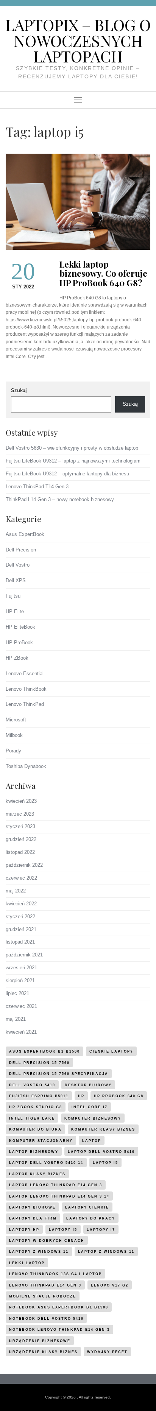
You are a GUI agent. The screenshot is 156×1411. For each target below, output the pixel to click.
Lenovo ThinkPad (25, 704)
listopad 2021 (20, 942)
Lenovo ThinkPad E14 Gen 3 (45, 1285)
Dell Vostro (18, 565)
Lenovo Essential (25, 673)
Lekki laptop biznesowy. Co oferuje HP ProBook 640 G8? (103, 274)
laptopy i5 (63, 1230)
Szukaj (19, 390)
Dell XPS (16, 580)
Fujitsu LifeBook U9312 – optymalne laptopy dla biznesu (67, 474)
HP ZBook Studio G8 (35, 1107)
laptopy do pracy (90, 1218)
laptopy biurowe (32, 1207)
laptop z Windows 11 (106, 1252)
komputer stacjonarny (41, 1141)
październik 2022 (24, 865)
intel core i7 (90, 1107)
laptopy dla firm (33, 1218)
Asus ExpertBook (25, 534)
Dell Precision (21, 550)
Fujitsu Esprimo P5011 (39, 1096)
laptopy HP (24, 1230)
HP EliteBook (20, 627)
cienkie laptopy (111, 1051)
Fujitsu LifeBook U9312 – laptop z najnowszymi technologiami (74, 461)
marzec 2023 (20, 814)
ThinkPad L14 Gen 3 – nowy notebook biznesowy (60, 499)
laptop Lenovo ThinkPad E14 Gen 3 (55, 1185)
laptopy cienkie (87, 1207)
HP (81, 1096)
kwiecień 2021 (21, 1032)
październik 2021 (24, 955)
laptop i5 (105, 1163)
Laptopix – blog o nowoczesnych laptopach (78, 40)
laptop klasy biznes (37, 1174)
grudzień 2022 (21, 839)
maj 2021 (16, 1019)
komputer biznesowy (92, 1118)
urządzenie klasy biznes (43, 1352)
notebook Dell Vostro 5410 (46, 1319)
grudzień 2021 (21, 929)
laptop (91, 1141)
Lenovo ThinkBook (26, 689)
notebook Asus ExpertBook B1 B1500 (58, 1307)
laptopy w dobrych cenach (46, 1241)
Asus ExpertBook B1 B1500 (44, 1051)
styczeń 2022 (20, 916)
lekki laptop (27, 1263)
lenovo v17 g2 (109, 1285)
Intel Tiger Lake (32, 1118)
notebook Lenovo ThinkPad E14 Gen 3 (59, 1330)
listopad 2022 (20, 852)
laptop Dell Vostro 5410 (101, 1152)
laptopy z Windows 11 (39, 1252)
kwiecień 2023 (21, 801)
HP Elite (15, 611)
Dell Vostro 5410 (32, 1085)
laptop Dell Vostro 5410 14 (46, 1163)
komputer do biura (35, 1129)
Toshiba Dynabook (26, 766)
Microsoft (16, 720)
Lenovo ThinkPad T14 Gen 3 (37, 486)
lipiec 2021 (17, 993)
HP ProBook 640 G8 (119, 1096)
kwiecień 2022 (21, 903)
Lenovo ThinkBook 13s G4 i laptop (55, 1274)
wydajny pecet (107, 1352)
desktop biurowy (88, 1085)
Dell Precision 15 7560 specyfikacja (58, 1074)
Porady (13, 751)
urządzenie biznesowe (39, 1341)
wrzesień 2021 (21, 967)
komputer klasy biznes (103, 1129)
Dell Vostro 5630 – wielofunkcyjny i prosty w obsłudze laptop (72, 448)
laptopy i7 (101, 1230)
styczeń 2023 (20, 826)
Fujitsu (13, 596)
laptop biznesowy (33, 1152)
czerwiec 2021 (21, 1006)
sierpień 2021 (20, 980)
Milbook (14, 735)
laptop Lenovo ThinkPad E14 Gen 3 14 (59, 1196)
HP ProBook (19, 642)
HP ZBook (17, 658)
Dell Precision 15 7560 (39, 1063)
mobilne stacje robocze (42, 1296)
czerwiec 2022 (21, 878)
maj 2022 (16, 891)
